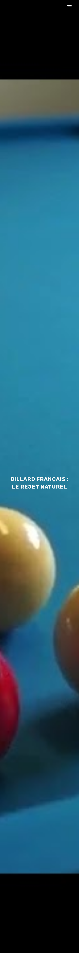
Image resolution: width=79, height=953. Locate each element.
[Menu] (69, 6)
